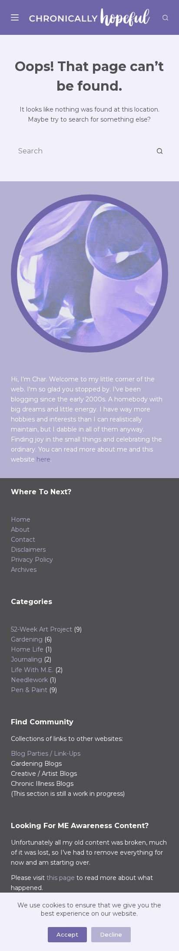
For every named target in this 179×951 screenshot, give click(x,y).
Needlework (29, 680)
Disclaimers (28, 550)
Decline (111, 934)
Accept (67, 934)
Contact (23, 539)
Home (20, 519)
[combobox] (82, 151)
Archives (23, 570)
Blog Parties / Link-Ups (45, 753)
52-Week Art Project (41, 629)
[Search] (165, 17)
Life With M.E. (32, 670)
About (20, 529)
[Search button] (159, 151)
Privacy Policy (32, 560)
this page (60, 878)
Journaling (26, 659)
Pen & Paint (29, 690)
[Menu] (15, 17)
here (43, 459)
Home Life (27, 649)
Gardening (27, 639)
